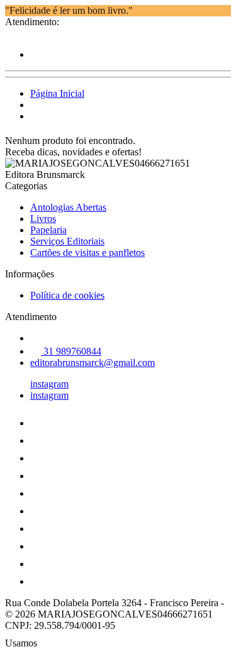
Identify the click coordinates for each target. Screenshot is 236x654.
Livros (43, 218)
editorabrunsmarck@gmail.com (92, 362)
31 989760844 (71, 351)
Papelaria (48, 229)
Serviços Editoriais (67, 241)
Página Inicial (57, 93)
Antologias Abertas (68, 207)
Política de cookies (67, 295)
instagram (49, 384)
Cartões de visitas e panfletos (87, 252)
